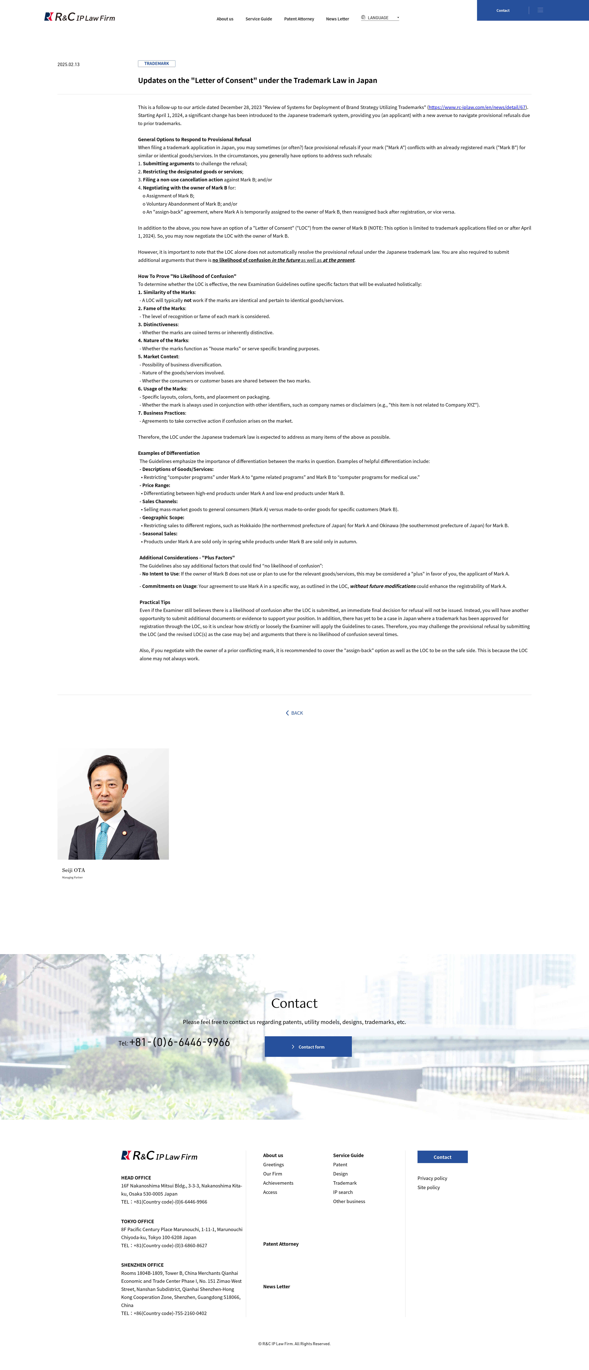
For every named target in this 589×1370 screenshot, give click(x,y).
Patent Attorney (299, 19)
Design (340, 1173)
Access (270, 1191)
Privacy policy (432, 1178)
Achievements (278, 1182)
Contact (503, 10)
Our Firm (272, 1173)
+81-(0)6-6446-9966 (179, 1042)
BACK (296, 712)
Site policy (429, 1187)
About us (225, 19)
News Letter (337, 19)
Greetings (273, 1164)
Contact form (311, 1047)
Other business (349, 1201)
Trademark (345, 1182)
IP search (343, 1191)
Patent (340, 1164)
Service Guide (259, 19)
